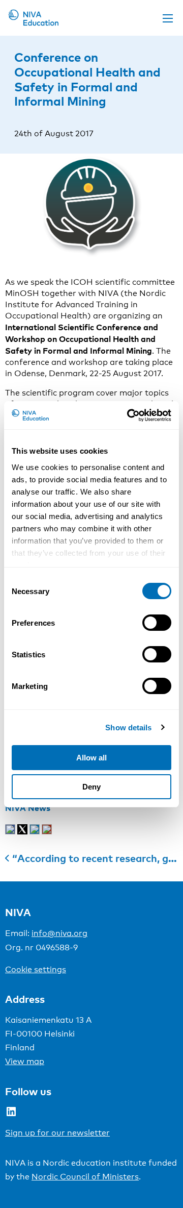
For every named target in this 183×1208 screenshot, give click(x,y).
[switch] (156, 622)
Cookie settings (35, 969)
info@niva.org (59, 933)
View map (24, 1061)
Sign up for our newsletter (57, 1133)
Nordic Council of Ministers (85, 1176)
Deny (91, 786)
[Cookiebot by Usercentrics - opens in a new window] (129, 415)
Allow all (91, 757)
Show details (128, 727)
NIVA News (27, 808)
